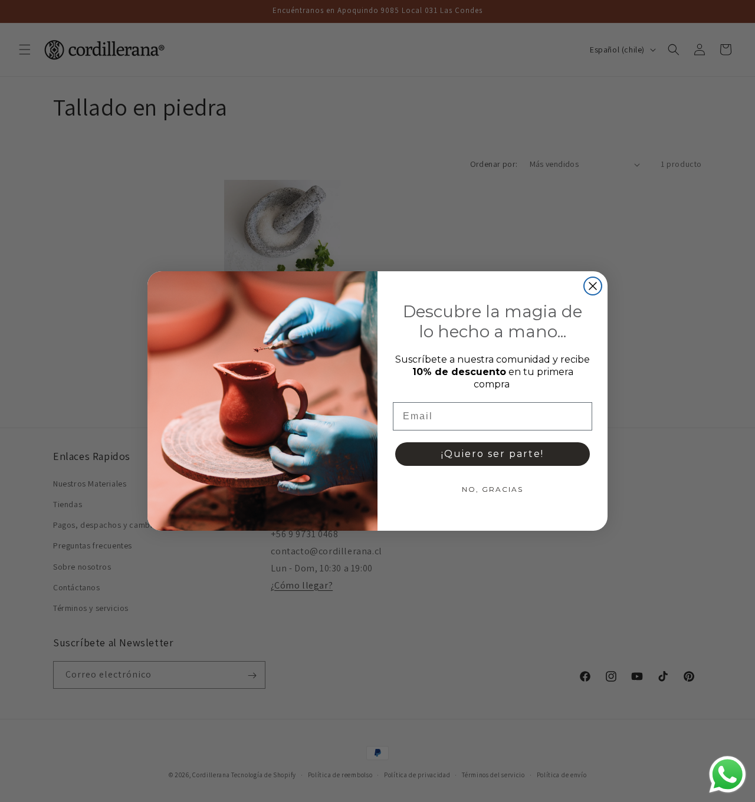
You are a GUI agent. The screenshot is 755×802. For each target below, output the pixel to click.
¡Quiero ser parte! (492, 453)
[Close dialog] (593, 286)
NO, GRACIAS (492, 489)
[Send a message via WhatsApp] (727, 774)
